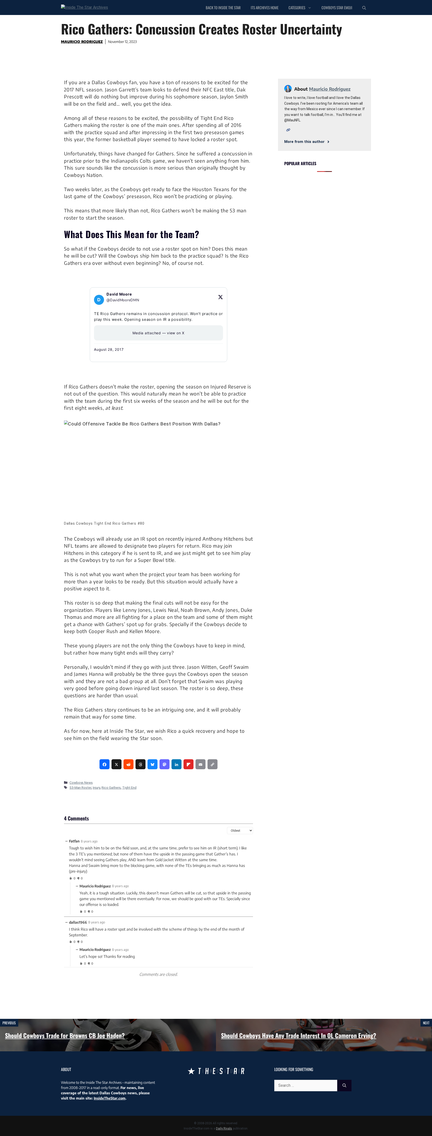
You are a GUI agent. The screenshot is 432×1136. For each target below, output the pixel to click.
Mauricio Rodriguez (82, 41)
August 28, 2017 (109, 349)
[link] (105, 764)
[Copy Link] (213, 764)
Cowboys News (81, 782)
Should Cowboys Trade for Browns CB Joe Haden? (65, 1035)
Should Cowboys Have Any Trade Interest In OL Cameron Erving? (298, 1035)
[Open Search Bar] (364, 7)
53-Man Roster (80, 787)
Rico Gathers (111, 787)
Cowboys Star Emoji (337, 7)
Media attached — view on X (158, 333)
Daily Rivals (224, 1128)
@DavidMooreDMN (122, 300)
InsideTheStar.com (110, 1098)
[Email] (201, 764)
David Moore (119, 294)
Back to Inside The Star (223, 7)
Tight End (129, 787)
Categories (296, 7)
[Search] (344, 1085)
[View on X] (220, 297)
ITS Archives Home (264, 7)
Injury (96, 787)
